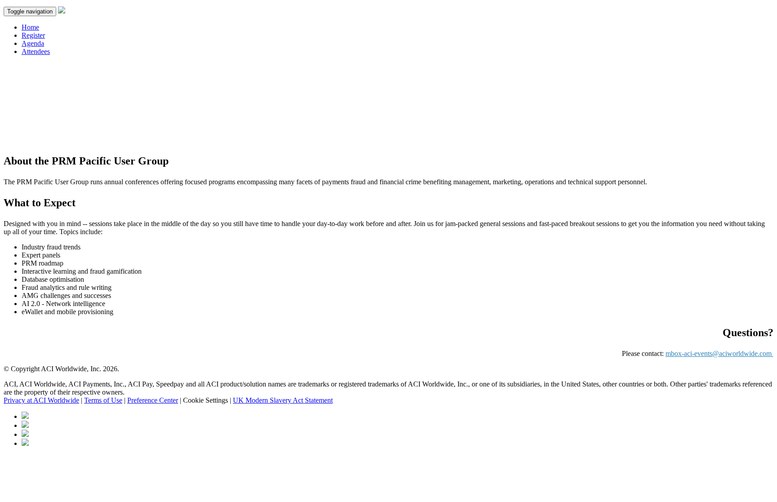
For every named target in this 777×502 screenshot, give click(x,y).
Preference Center (152, 400)
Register (33, 35)
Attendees (36, 51)
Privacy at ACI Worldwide (41, 400)
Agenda (33, 43)
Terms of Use (103, 400)
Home (30, 27)
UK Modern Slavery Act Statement (283, 400)
